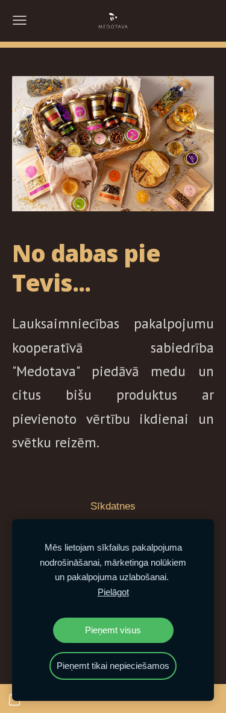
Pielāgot (113, 592)
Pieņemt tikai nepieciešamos (113, 665)
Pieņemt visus (113, 630)
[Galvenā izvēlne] (19, 20)
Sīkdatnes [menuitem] (113, 506)
